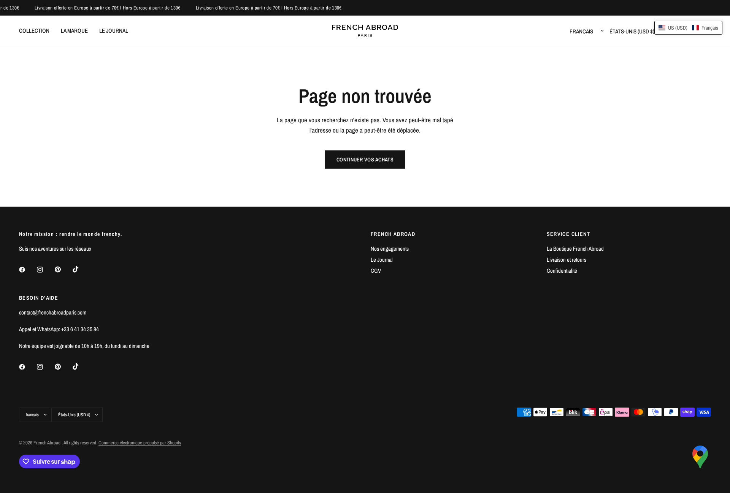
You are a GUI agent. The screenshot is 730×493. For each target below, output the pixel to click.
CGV (376, 271)
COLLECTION (34, 31)
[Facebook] (27, 269)
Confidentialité (562, 271)
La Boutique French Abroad (575, 249)
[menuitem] (37, 30)
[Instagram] (45, 269)
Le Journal (382, 260)
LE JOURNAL (113, 31)
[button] (688, 27)
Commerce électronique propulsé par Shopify (139, 442)
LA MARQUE (74, 31)
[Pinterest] (63, 269)
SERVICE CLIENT (568, 234)
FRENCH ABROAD (393, 234)
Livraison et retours (566, 260)
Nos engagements (390, 249)
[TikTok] (81, 269)
